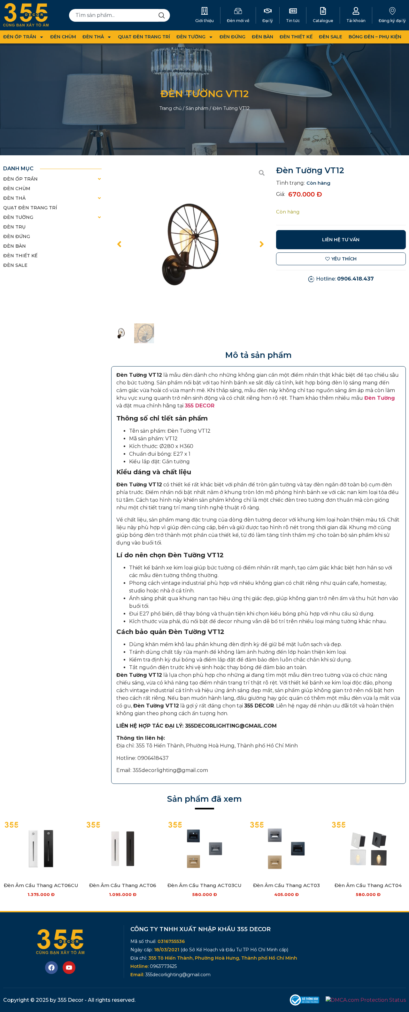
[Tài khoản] (356, 11)
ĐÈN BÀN (262, 37)
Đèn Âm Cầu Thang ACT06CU (41, 885)
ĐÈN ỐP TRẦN (19, 37)
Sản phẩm (197, 108)
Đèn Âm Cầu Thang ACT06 (122, 885)
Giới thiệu (204, 20)
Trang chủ (170, 108)
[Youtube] (69, 967)
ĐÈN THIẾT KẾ (296, 37)
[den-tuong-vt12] (190, 244)
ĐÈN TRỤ (14, 227)
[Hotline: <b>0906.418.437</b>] (311, 279)
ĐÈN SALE (330, 37)
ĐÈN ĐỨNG (232, 37)
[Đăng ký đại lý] (392, 11)
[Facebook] (51, 967)
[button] (119, 244)
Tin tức (293, 20)
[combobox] (113, 15)
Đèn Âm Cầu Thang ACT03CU (204, 885)
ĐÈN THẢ (93, 37)
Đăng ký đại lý (392, 20)
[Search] (164, 15)
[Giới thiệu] (204, 11)
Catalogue (323, 20)
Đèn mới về (238, 20)
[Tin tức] (293, 11)
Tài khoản (356, 20)
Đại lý (267, 20)
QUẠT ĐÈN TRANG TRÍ (144, 37)
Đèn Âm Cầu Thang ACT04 (368, 885)
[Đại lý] (268, 11)
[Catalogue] (323, 11)
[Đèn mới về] (238, 11)
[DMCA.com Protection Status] (366, 1000)
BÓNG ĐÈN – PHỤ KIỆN (375, 37)
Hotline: (345, 279)
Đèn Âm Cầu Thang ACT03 (286, 885)
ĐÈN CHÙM (63, 37)
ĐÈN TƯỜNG (190, 37)
